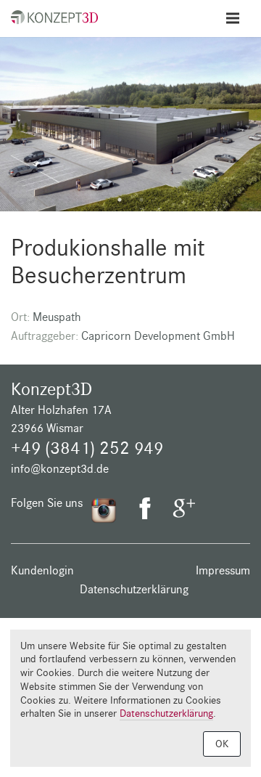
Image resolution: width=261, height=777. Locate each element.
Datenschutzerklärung (134, 589)
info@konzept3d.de (60, 469)
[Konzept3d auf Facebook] (145, 512)
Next (246, 131)
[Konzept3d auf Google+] (184, 512)
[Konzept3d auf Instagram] (104, 509)
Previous (14, 131)
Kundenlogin (42, 570)
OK (221, 744)
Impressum (223, 570)
